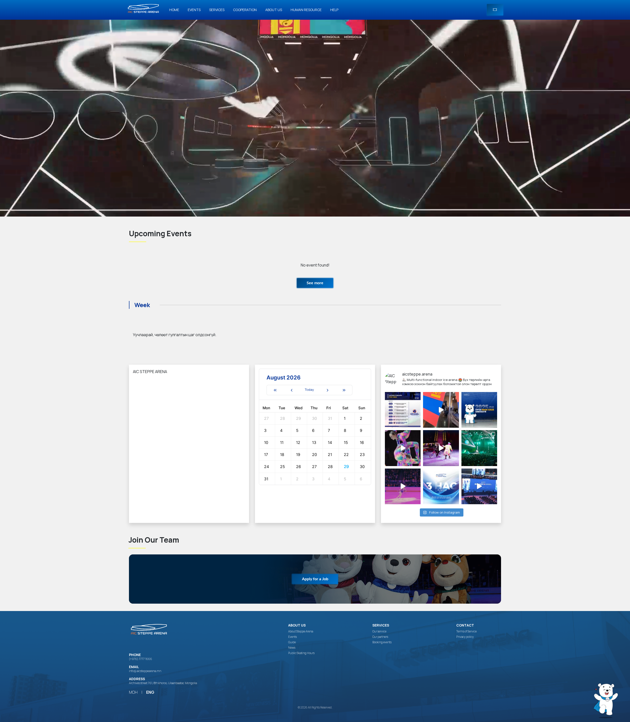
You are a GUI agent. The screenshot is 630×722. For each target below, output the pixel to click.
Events (194, 9)
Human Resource (306, 9)
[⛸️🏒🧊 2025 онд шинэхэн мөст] (479, 410)
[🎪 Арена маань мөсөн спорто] (403, 448)
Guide (292, 642)
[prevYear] (275, 390)
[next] (327, 390)
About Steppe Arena (300, 631)
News (291, 647)
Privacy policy (465, 636)
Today (309, 389)
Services (216, 9)
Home (174, 9)
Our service (379, 631)
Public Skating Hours (301, 653)
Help (334, 9)
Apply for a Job (315, 579)
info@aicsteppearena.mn (145, 671)
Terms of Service (466, 631)
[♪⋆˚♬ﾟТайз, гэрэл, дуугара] (479, 448)
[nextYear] (344, 390)
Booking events (382, 642)
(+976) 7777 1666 (140, 659)
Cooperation (245, 9)
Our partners (380, 636)
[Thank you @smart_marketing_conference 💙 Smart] (479, 486)
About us (273, 9)
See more (315, 283)
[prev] (291, 390)
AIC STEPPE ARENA (150, 371)
